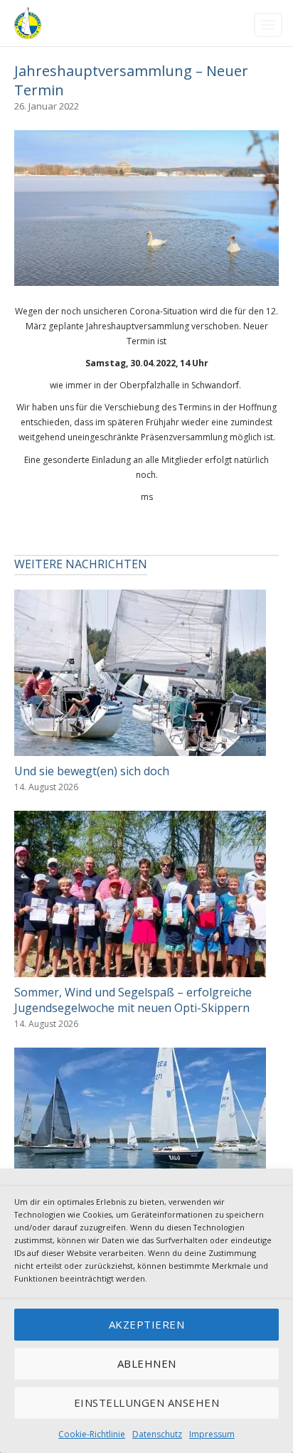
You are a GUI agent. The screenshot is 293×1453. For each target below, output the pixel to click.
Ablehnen (146, 1363)
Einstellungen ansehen (147, 1402)
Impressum (212, 1434)
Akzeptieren (147, 1324)
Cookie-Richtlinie (91, 1434)
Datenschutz (157, 1434)
